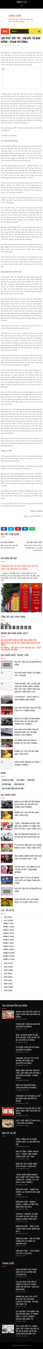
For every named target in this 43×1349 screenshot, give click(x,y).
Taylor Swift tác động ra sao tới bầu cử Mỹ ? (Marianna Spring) (27, 869)
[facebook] (22, 5)
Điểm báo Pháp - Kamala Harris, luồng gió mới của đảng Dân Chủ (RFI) (27, 1204)
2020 (6, 970)
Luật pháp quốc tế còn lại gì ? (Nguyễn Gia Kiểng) (28, 1121)
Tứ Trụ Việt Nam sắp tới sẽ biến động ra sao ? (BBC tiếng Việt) (28, 846)
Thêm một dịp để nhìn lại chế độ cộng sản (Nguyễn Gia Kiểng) (28, 1098)
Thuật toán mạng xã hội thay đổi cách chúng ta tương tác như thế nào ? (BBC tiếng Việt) (28, 826)
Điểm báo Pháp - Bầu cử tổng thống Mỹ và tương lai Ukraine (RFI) (28, 1241)
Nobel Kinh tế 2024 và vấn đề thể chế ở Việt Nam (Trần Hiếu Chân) (27, 880)
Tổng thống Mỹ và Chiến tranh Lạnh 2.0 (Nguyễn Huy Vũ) (28, 1141)
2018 (6, 963)
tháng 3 (6, 930)
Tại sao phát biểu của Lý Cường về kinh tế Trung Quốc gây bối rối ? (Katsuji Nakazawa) (27, 1285)
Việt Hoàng (20, 780)
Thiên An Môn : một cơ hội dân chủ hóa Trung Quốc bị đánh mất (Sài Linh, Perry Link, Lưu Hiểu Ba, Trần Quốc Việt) (27, 687)
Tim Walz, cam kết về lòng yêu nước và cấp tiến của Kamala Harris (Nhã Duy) (27, 1216)
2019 (6, 966)
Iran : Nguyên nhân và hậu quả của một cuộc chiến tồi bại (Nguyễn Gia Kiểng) (28, 1037)
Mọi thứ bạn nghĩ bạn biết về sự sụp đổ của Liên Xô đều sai (27, 835)
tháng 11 (6, 956)
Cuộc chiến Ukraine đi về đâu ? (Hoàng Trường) (28, 763)
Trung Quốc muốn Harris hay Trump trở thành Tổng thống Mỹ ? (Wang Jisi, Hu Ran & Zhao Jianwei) (27, 1178)
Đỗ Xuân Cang (6, 784)
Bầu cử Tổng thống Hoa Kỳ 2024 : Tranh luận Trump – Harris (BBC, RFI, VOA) (27, 1154)
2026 (6, 990)
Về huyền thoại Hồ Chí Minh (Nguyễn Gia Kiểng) (27, 1048)
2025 (6, 987)
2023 (6, 980)
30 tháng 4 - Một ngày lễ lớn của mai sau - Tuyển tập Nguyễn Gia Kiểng (21, 648)
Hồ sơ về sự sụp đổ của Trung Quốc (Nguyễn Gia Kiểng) (20, 644)
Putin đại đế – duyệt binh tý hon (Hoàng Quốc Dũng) (27, 698)
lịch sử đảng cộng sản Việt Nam (13, 788)
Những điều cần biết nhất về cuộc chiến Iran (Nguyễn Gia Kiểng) (28, 1014)
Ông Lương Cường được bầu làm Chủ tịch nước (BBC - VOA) (28, 857)
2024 (6, 983)
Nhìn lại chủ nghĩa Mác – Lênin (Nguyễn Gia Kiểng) (26, 1086)
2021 (6, 973)
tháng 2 (6, 926)
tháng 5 (6, 936)
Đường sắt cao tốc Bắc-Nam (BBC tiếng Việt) (27, 752)
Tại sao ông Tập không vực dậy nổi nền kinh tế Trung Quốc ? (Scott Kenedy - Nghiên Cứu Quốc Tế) (27, 1315)
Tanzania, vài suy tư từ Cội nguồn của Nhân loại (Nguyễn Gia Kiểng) (27, 1060)
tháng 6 (6, 939)
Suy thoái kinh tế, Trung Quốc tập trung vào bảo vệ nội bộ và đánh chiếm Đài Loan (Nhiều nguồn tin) (27, 1330)
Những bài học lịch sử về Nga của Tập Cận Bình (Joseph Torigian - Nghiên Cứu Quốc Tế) (27, 1300)
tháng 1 (6, 923)
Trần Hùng (31, 780)
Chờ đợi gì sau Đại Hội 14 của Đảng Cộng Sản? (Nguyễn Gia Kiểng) (28, 1110)
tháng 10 (7, 952)
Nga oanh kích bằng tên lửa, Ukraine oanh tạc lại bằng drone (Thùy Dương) (27, 732)
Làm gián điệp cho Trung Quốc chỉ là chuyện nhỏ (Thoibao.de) (26, 1272)
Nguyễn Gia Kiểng (8, 780)
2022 (6, 977)
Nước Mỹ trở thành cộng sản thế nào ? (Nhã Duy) (26, 1164)
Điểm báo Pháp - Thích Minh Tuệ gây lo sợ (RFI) (27, 1252)
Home (5, 31)
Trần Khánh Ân (19, 784)
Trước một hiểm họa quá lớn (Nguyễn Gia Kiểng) (28, 1025)
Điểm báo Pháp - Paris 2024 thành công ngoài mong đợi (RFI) (28, 1228)
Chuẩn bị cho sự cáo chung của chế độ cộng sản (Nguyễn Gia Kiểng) (19, 567)
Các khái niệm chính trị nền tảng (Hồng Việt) (19, 640)
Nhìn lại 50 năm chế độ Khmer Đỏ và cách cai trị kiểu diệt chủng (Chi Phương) (27, 721)
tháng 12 (7, 959)
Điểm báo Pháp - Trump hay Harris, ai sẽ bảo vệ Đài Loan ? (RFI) (28, 1192)
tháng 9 (6, 949)
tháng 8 (6, 946)
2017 (6, 920)
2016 (6, 917)
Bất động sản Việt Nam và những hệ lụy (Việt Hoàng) (26, 741)
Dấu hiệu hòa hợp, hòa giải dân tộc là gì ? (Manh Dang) (28, 709)
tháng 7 (6, 943)
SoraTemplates (26, 1345)
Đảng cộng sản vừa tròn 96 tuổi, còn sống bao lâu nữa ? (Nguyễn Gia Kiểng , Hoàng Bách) (28, 1074)
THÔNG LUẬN (14, 15)
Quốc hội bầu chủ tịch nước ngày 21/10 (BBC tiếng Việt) (27, 900)
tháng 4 (6, 933)
